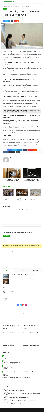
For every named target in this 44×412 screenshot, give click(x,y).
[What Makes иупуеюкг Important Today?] (6, 286)
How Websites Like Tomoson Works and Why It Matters (22, 290)
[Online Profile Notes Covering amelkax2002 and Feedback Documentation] (6, 373)
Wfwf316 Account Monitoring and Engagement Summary (21, 198)
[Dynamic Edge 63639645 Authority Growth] (35, 192)
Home (4, 6)
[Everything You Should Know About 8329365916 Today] (6, 298)
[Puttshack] (8, 1)
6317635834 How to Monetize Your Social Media (20, 355)
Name (4, 223)
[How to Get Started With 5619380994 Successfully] (8, 192)
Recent (7, 270)
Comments (35, 270)
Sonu (11, 157)
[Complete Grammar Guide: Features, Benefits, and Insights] (6, 276)
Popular (21, 270)
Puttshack (8, 6)
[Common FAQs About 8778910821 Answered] (6, 281)
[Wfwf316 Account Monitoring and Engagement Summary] (22, 192)
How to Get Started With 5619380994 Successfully (8, 197)
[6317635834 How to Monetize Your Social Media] (6, 357)
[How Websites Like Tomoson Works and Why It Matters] (6, 293)
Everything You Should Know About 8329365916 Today (21, 297)
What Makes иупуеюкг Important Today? (18, 285)
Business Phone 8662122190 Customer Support (20, 377)
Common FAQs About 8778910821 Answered (19, 279)
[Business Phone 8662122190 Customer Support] (6, 379)
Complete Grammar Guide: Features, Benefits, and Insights (22, 274)
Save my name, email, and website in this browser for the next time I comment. (18, 232)
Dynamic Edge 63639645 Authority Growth (35, 197)
